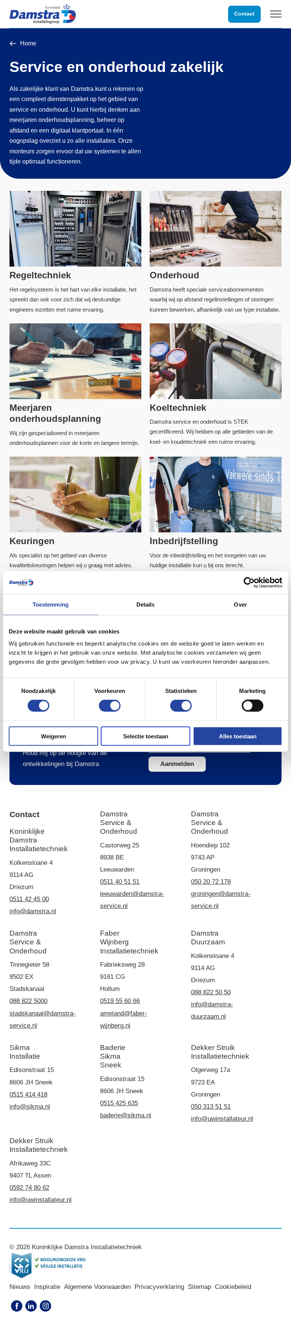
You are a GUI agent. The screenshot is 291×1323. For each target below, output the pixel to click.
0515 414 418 (28, 1094)
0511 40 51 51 (119, 881)
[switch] (109, 706)
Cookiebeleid (233, 1286)
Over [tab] (240, 604)
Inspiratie (47, 1286)
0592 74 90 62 (29, 1187)
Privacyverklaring (159, 1286)
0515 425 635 (119, 1103)
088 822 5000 (28, 1001)
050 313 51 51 (211, 1106)
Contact (244, 14)
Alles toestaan (238, 736)
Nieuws (19, 1286)
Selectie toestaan (145, 736)
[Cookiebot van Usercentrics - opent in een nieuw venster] (249, 582)
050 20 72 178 (211, 881)
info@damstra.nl (32, 911)
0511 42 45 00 (29, 899)
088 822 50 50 (211, 992)
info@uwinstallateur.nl (222, 1118)
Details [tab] (145, 604)
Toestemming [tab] (51, 604)
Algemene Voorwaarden (97, 1286)
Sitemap (199, 1286)
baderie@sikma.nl (125, 1115)
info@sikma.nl (29, 1106)
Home (28, 44)
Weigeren (53, 736)
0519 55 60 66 (120, 1001)
